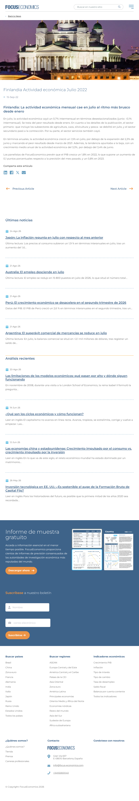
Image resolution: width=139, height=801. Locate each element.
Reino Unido (12, 706)
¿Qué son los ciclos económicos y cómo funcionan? (44, 414)
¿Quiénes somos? (15, 746)
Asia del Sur (56, 715)
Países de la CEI (58, 677)
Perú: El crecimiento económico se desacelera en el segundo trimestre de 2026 (65, 302)
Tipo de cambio (102, 677)
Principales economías (62, 696)
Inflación (98, 667)
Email (8, 616)
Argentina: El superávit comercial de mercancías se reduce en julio (56, 333)
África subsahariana (60, 725)
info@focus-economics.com (68, 765)
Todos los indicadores (105, 696)
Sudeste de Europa (60, 720)
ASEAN (53, 662)
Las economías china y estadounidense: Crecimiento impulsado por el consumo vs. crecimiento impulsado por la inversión (68, 450)
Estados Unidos (13, 711)
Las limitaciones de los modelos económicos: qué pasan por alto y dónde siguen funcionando (66, 377)
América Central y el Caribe (64, 672)
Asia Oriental (56, 682)
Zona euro (10, 672)
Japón (8, 696)
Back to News (14, 16)
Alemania (10, 682)
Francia (9, 677)
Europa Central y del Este (63, 667)
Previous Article (23, 188)
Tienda (9, 751)
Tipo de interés (102, 672)
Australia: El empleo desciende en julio (34, 272)
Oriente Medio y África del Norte (67, 701)
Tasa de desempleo (104, 682)
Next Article (118, 188)
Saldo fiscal (99, 687)
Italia (8, 691)
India (8, 687)
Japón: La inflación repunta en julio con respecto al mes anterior (54, 237)
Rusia (8, 701)
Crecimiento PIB (102, 662)
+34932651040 (61, 773)
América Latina (58, 691)
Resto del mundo (59, 711)
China (8, 667)
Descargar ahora (19, 570)
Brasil (8, 662)
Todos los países (14, 715)
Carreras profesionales (17, 761)
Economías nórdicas (60, 706)
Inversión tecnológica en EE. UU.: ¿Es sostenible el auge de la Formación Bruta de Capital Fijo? (67, 488)
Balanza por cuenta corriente (109, 691)
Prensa (9, 756)
